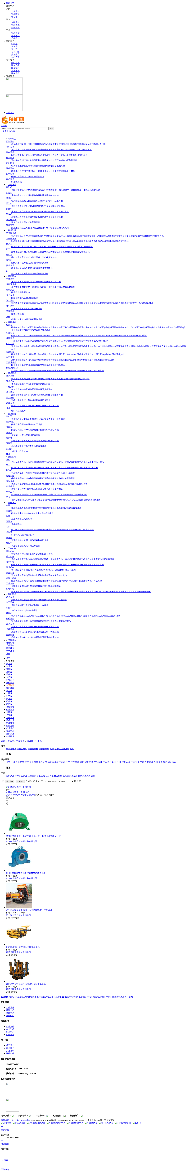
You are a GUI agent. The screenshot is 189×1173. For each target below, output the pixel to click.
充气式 (25, 627)
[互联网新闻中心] (75, 1123)
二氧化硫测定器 (72, 354)
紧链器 (64, 494)
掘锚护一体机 (69, 190)
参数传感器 (109, 327)
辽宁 (68, 762)
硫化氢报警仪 (67, 341)
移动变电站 (16, 149)
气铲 (50, 473)
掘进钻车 (32, 468)
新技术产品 (85, 776)
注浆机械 (15, 581)
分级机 (51, 632)
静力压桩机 (51, 559)
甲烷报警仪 (45, 341)
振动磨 (64, 621)
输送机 (27, 600)
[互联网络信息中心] (56, 1123)
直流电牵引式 (40, 211)
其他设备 (48, 389)
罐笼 (13, 268)
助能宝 (14, 44)
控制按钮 (26, 171)
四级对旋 (42, 287)
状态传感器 (134, 327)
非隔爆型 (21, 292)
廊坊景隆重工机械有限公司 (18, 952)
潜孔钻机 (24, 462)
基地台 (23, 384)
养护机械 (10, 562)
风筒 (8, 516)
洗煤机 (14, 600)
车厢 (54, 206)
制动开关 (67, 171)
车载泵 (31, 581)
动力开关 (59, 155)
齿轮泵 (33, 430)
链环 (44, 217)
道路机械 (67, 776)
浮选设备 (10, 624)
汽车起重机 (16, 575)
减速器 (53, 241)
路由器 (25, 389)
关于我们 (10, 1045)
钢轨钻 (45, 494)
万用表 (27, 489)
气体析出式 (49, 627)
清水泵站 (42, 441)
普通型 (14, 540)
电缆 (8, 505)
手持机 (25, 400)
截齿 (63, 211)
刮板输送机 (11, 238)
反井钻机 (87, 462)
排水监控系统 (91, 346)
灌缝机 (97, 565)
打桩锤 (43, 559)
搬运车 (9, 244)
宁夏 (142, 762)
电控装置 (65, 360)
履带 (44, 195)
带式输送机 (11, 233)
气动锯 (33, 494)
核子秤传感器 (44, 330)
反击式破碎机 (28, 616)
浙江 (77, 762)
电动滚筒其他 (157, 236)
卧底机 (62, 478)
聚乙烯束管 (84, 529)
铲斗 (52, 195)
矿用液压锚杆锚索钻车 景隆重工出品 (23, 947)
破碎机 (35, 241)
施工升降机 (57, 575)
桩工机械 (10, 556)
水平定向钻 (25, 559)
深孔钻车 (24, 468)
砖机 (48, 581)
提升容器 (10, 265)
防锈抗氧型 (22, 540)
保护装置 (10, 158)
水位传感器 (57, 327)
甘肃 (133, 762)
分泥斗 (20, 637)
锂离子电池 (16, 166)
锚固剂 (53, 228)
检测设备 (10, 338)
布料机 (95, 581)
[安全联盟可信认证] (36, 1123)
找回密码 (10, 1013)
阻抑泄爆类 (11, 362)
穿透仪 (72, 484)
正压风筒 (15, 519)
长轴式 (27, 282)
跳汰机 (47, 637)
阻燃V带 (25, 513)
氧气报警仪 (78, 341)
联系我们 (15, 68)
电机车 (9, 255)
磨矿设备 (10, 618)
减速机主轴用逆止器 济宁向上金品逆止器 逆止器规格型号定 (33, 836)
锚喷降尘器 (70, 303)
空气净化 (10, 651)
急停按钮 (59, 171)
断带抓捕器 (119, 236)
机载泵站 (50, 441)
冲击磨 (51, 621)
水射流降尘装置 (82, 303)
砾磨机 (27, 621)
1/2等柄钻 (28, 500)
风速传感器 (78, 327)
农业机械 (10, 589)
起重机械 (10, 573)
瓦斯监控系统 (79, 346)
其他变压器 (86, 149)
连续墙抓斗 (35, 559)
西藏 (128, 762)
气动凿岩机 (16, 473)
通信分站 (10, 381)
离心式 (68, 287)
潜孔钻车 (89, 468)
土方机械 (58, 776)
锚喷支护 (10, 225)
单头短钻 (43, 500)
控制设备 (10, 141)
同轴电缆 (48, 508)
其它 (67, 211)
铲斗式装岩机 (30, 206)
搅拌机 (43, 228)
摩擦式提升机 (30, 263)
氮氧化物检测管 (43, 335)
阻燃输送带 (16, 513)
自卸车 (78, 247)
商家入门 (10, 1010)
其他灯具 (40, 176)
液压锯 (39, 494)
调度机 (45, 384)
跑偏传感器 (154, 327)
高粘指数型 (39, 540)
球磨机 (14, 621)
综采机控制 (16, 144)
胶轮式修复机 (17, 222)
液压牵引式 (16, 211)
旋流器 (41, 637)
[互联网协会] (91, 1123)
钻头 (46, 206)
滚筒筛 (39, 632)
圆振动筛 (21, 632)
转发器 (14, 389)
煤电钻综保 (43, 160)
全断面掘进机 (17, 190)
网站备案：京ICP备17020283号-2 (16, 1120)
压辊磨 (45, 621)
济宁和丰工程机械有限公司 (18, 915)
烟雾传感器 (88, 327)
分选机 (27, 637)
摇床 (52, 637)
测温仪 (117, 354)
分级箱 (14, 637)
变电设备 (10, 147)
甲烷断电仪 (86, 360)
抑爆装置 (32, 365)
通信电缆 (32, 508)
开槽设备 (89, 565)
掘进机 (9, 187)
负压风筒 (24, 519)
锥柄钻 (20, 500)
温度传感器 (27, 327)
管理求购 (15, 14)
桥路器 (31, 389)
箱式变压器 (57, 149)
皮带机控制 (57, 144)
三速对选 (50, 287)
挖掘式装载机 (28, 201)
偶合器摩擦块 (106, 241)
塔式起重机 (47, 575)
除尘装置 (30, 298)
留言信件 (15, 17)
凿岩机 (9, 470)
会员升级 (15, 52)
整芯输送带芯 (35, 513)
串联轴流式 (60, 287)
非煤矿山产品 (21, 776)
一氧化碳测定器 (29, 354)
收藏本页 (10, 113)
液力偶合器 (74, 241)
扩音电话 (38, 384)
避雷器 (97, 370)
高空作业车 (46, 570)
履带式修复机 (30, 222)
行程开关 (34, 171)
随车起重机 (37, 575)
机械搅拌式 (16, 627)
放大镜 (43, 489)
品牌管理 (15, 27)
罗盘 (32, 489)
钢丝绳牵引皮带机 (52, 236)
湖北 (82, 762)
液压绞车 (24, 273)
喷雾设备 (10, 311)
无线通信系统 (30, 379)
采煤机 (9, 209)
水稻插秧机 (97, 591)
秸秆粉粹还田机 (144, 591)
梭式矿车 (54, 252)
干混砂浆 (54, 581)
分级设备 (10, 629)
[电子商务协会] (106, 1123)
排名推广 (15, 54)
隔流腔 (29, 319)
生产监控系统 (67, 346)
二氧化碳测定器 (43, 354)
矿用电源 (10, 163)
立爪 (57, 201)
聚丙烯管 (24, 529)
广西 (96, 762)
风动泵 (20, 430)
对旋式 (45, 282)
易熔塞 (41, 241)
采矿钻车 (48, 468)
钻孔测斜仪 (47, 484)
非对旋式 (52, 282)
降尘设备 (10, 300)
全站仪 (20, 489)
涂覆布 (9, 521)
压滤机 (64, 600)
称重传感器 (22, 330)
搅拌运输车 (64, 581)
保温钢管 (75, 529)
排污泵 (39, 430)
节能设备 (10, 645)
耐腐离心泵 (37, 419)
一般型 (39, 282)
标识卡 (37, 370)
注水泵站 (34, 441)
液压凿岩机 (27, 473)
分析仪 (49, 489)
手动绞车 (40, 273)
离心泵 (9, 416)
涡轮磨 (58, 621)
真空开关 (50, 155)
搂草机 (64, 591)
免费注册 (10, 1007)
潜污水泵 (34, 424)
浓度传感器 (47, 327)
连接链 (74, 252)
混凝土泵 (15, 228)
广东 (22, 762)
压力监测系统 (130, 346)
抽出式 (20, 282)
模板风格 (15, 36)
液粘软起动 (138, 236)
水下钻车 (65, 468)
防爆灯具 (15, 176)
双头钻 (35, 500)
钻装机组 (32, 478)
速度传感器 (175, 327)
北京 (8, 762)
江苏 (72, 762)
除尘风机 (21, 298)
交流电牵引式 (28, 211)
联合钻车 (73, 468)
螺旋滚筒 (56, 211)
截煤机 (49, 211)
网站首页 (10, 3)
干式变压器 (47, 149)
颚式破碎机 (16, 616)
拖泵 (26, 581)
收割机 (20, 591)
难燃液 (9, 532)
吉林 (63, 762)
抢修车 (82, 565)
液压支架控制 (79, 144)
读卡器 (31, 370)
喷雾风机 (34, 308)
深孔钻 (93, 500)
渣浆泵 (51, 419)
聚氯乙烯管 (33, 529)
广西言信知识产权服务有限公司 (20, 795)
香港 (160, 762)
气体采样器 (127, 335)
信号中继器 (55, 370)
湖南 (86, 762)
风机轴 (23, 319)
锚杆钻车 (15, 468)
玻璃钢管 (42, 529)
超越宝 (14, 46)
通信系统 (10, 376)
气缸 (42, 206)
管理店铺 (15, 33)
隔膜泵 (14, 430)
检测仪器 (10, 333)
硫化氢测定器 (85, 354)
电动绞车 (32, 273)
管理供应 (15, 25)
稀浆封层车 (41, 565)
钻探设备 (20, 741)
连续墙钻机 (70, 559)
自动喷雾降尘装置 (56, 303)
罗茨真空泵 (27, 446)
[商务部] (137, 1123)
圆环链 (60, 241)
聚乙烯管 (15, 529)
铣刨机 (14, 565)
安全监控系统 (17, 346)
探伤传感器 (33, 330)
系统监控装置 (17, 360)
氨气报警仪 (99, 341)
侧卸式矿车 (35, 252)
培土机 (105, 591)
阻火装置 (15, 365)
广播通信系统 (42, 379)
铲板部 (39, 217)
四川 (114, 762)
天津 (17, 762)
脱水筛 (33, 600)
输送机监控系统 (105, 346)
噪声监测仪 (138, 335)
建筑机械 (10, 567)
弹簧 (38, 206)
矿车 (8, 249)
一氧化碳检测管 (72, 335)
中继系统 (10, 387)
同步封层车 (62, 565)
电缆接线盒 (16, 171)
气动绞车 (15, 273)
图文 (81, 781)
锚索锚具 (61, 228)
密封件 (35, 319)
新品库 (4, 125)
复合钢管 (59, 529)
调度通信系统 (17, 379)
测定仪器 (10, 352)
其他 (85, 155)
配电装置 (15, 155)
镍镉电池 (38, 166)
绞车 (8, 271)
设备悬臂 (54, 217)
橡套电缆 (15, 508)
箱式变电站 (27, 149)
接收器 (20, 395)
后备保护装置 (75, 360)
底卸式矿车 (45, 252)
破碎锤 (20, 554)
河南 (36, 762)
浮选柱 (58, 600)
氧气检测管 (107, 335)
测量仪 (55, 489)
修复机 (68, 478)
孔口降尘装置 (17, 303)
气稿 (54, 473)
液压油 (9, 538)
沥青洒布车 (31, 565)
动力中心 (77, 149)
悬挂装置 (44, 268)
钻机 (8, 459)
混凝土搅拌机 (85, 581)
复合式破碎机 (52, 616)
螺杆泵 (45, 430)
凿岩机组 (61, 473)
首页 (3, 741)
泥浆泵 (45, 419)
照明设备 (10, 174)
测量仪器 (10, 486)
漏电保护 (15, 160)
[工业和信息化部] (123, 1123)
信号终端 (10, 392)
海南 (147, 762)
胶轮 (48, 195)
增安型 (20, 424)
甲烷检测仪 (16, 335)
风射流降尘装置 (96, 303)
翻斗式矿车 (25, 252)
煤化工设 (40, 605)
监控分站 (15, 370)
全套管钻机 (99, 559)
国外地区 (172, 762)
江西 (105, 762)
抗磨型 (31, 540)
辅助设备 (10, 168)
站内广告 (15, 57)
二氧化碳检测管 (29, 335)
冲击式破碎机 (40, 616)
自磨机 (33, 621)
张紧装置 (100, 236)
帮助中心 (10, 1016)
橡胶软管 (50, 529)
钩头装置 (28, 268)
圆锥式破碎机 (100, 616)
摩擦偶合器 (84, 241)
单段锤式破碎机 (66, 616)
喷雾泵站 (26, 441)
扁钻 (88, 500)
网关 (36, 389)
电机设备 (10, 179)
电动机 (14, 182)
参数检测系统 (143, 346)
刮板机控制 (68, 144)
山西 (41, 762)
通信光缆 (65, 508)
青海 (137, 762)
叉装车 (59, 247)
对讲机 (18, 400)
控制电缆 (40, 508)
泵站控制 (89, 144)
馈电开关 (24, 155)
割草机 (58, 591)
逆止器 (78, 236)
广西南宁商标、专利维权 (17, 792)
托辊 (73, 236)
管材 (8, 527)
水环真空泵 (16, 446)
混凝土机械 (11, 578)
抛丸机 (70, 565)
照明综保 (24, 160)
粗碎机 (14, 610)
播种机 (27, 591)
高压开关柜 (68, 155)
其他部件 (21, 411)
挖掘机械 (10, 551)
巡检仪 (37, 400)
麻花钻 (77, 500)
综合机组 (10, 476)
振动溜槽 (34, 637)
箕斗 (17, 268)
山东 (45, 762)
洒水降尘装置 (42, 303)
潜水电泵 (10, 422)
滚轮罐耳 (36, 268)
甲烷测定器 (16, 354)
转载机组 (48, 478)
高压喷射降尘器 (111, 303)
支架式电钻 (70, 462)
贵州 (119, 762)
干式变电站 (37, 149)
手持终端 (10, 397)
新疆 (151, 762)
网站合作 (15, 73)
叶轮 (17, 319)
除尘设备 (10, 295)
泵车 (22, 581)
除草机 (134, 591)
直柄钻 (14, 500)
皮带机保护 (33, 160)
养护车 (76, 565)
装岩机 (9, 203)
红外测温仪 (37, 327)
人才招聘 (15, 71)
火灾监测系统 (118, 346)
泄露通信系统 (79, 379)
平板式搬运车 (30, 247)
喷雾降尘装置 (30, 303)
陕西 (109, 762)
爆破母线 (73, 508)
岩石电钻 (50, 462)
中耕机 (111, 591)
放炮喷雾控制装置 (126, 303)
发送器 (14, 395)
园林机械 (63, 570)
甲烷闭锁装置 (42, 360)
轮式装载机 (16, 201)
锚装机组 (40, 478)
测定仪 (14, 489)
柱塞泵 (51, 430)
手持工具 (10, 492)
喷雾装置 (15, 314)
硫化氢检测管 (85, 335)
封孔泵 (9, 449)
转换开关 (42, 171)
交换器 (43, 395)
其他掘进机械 (93, 190)
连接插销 (81, 252)
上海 (13, 762)
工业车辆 (10, 583)
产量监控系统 (167, 346)
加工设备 (10, 602)
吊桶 (22, 268)
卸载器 (80, 494)
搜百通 (14, 49)
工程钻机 (96, 462)
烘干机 (33, 591)
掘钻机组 (24, 478)
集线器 (49, 395)
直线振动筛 (31, 632)
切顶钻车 (81, 468)
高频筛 (14, 632)
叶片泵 (27, 430)
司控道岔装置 (98, 360)
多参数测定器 (108, 354)
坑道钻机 (79, 462)
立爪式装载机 (40, 201)
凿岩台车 (40, 468)
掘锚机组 (15, 478)
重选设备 (10, 635)
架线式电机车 (30, 257)
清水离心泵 (16, 419)
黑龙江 (58, 762)
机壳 (13, 319)
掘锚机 (49, 190)
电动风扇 (10, 290)
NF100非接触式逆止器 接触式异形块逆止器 (25, 873)
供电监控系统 (30, 346)
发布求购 (15, 11)
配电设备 (10, 152)
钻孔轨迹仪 (37, 484)
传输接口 (24, 370)
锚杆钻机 (32, 462)
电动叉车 (19, 586)
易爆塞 (47, 241)
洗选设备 (10, 597)
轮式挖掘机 (27, 195)
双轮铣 (107, 559)
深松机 (76, 591)
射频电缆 (56, 508)
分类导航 (15, 38)
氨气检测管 (97, 335)
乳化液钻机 (60, 462)
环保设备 (10, 643)
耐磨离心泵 (27, 419)
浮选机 (45, 600)
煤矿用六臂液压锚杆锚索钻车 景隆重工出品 (26, 984)
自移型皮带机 (28, 236)
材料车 (68, 252)
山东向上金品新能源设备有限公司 (21, 841)
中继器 (41, 389)
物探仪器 (10, 481)
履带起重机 (27, 575)
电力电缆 (24, 508)
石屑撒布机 (51, 565)
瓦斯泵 (9, 443)
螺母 (50, 206)
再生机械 (21, 565)
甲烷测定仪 (55, 341)
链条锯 (14, 494)
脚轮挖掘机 (37, 195)
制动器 (92, 236)
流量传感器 (99, 327)
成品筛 (45, 632)
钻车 (8, 465)
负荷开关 (42, 155)
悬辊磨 (39, 621)
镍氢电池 (46, 166)
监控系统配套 (12, 368)
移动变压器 (68, 149)
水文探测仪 (57, 484)
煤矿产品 (10, 776)
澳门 (165, 762)
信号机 (27, 395)
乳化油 (20, 535)
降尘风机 (10, 306)
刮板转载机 (27, 241)
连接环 (66, 241)
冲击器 (45, 473)
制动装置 (85, 236)
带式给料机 (109, 236)
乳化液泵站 (16, 441)
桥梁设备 (21, 570)
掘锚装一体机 (81, 190)
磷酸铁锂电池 (28, 166)
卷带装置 (128, 236)
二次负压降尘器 (142, 303)
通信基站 (15, 384)
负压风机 (15, 308)
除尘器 (14, 298)
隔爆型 (33, 282)
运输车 (117, 591)
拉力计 (37, 228)
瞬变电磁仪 (27, 484)
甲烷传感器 (16, 327)
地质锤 (37, 489)
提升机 (9, 260)
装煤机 (9, 214)
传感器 (9, 325)
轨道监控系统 (42, 346)
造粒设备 (15, 605)
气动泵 (9, 427)
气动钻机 (15, 462)
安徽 (91, 762)
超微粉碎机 (29, 610)
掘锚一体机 (57, 190)
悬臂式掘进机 (30, 190)
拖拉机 (14, 591)
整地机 (82, 591)
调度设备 (10, 403)
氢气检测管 (117, 335)
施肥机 (88, 591)
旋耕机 (39, 591)
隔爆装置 (40, 365)
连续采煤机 (41, 190)
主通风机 (10, 279)
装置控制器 (55, 365)
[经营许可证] (19, 1123)
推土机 (65, 247)
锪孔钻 (83, 500)
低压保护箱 (33, 155)
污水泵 (58, 419)
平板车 (62, 252)
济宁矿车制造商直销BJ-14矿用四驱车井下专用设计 (29, 910)
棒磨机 (20, 621)
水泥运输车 (74, 581)
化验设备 (32, 605)
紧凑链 (115, 241)
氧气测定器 (97, 354)
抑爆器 (47, 365)
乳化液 (14, 535)
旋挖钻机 (15, 559)
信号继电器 (35, 395)
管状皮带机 (39, 236)
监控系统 (10, 344)
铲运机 (71, 247)
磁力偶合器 (94, 241)
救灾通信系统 (54, 379)
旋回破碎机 (88, 616)
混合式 (31, 627)
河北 (31, 762)
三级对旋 (34, 287)
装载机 (9, 198)
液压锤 (68, 473)
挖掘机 (9, 193)
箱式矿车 (15, 252)
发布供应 (15, 22)
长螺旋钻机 (80, 559)
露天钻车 (56, 468)
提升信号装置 (30, 360)
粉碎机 (9, 608)
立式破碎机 (78, 616)
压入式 (14, 282)
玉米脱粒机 (125, 591)
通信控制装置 (67, 379)
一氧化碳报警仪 (18, 341)
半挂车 (53, 586)
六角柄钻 (57, 500)
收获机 (51, 591)
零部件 (14, 411)
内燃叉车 (28, 586)
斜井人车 (48, 257)
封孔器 (20, 451)
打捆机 (45, 591)
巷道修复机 (31, 217)
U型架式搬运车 (43, 247)
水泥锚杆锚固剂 (29, 546)
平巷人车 (40, 257)
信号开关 (50, 171)
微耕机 (70, 591)
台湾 (156, 762)
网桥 (19, 389)
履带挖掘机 (16, 195)
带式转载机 (66, 236)
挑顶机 (55, 478)
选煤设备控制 (100, 144)
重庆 (27, 762)
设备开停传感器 (121, 327)
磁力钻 (27, 494)
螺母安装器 (72, 494)
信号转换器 (45, 370)
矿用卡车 (85, 247)
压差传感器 (68, 327)
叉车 (13, 586)
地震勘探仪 (16, 484)
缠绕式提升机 (17, 263)
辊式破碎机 (111, 616)
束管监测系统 (180, 346)
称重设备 (24, 605)
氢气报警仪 (88, 341)
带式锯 (20, 494)
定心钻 (70, 500)
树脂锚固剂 (16, 546)
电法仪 (66, 484)
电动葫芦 (40, 263)
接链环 (121, 241)
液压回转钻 (41, 462)
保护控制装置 (54, 360)
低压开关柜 (78, 155)
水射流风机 (25, 308)
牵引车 (47, 586)
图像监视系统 (54, 346)
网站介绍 (15, 65)
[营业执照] (6, 1123)
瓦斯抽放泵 (37, 446)
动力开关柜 (68, 160)
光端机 (84, 370)
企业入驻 (10, 1026)
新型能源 (10, 648)
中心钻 (50, 500)
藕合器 (31, 400)
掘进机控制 (37, 144)
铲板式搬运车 (17, 247)
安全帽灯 (24, 176)
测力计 (31, 228)
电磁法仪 (79, 484)
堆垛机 (41, 586)
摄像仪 (90, 370)
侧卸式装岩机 (17, 206)
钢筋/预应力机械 (33, 570)
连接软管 (67, 529)
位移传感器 (144, 327)
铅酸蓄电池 (55, 166)
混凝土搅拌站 (40, 581)
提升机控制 (47, 144)
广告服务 (10, 1034)
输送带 (9, 511)
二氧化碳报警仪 (33, 341)
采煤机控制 (27, 144)
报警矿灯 (32, 176)
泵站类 (9, 438)
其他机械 (71, 570)
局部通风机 (11, 284)
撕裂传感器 (164, 327)
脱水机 (51, 600)
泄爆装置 (24, 365)
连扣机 (58, 494)
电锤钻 (64, 500)
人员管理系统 (155, 346)
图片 (76, 781)
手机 (13, 400)
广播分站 (30, 384)
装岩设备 (21, 217)
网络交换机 (66, 370)
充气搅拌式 (39, 627)
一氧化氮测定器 (57, 354)
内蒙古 (51, 762)
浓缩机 (39, 600)
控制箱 (107, 360)
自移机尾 (147, 236)
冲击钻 (51, 494)
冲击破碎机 (37, 473)
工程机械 (32, 776)
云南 (123, 762)
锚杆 (48, 228)
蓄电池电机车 (17, 257)
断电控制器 (76, 370)
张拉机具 (24, 228)
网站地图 (15, 62)
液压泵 (9, 432)
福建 (100, 762)
